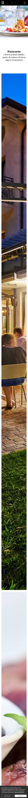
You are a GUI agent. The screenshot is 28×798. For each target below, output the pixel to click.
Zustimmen (20, 796)
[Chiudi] (26, 787)
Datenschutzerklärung (19, 792)
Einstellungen (7, 796)
